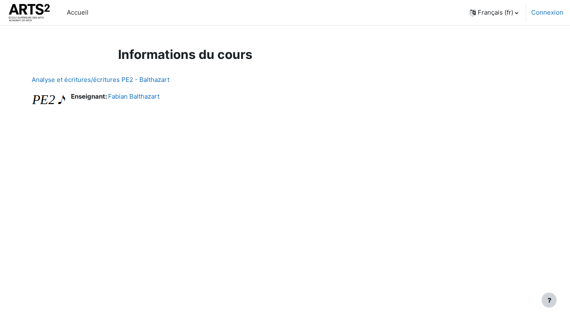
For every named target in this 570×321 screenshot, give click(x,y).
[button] (494, 12)
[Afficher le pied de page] (549, 300)
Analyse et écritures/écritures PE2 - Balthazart (100, 80)
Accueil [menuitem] (77, 12)
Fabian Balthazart (133, 96)
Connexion (547, 12)
